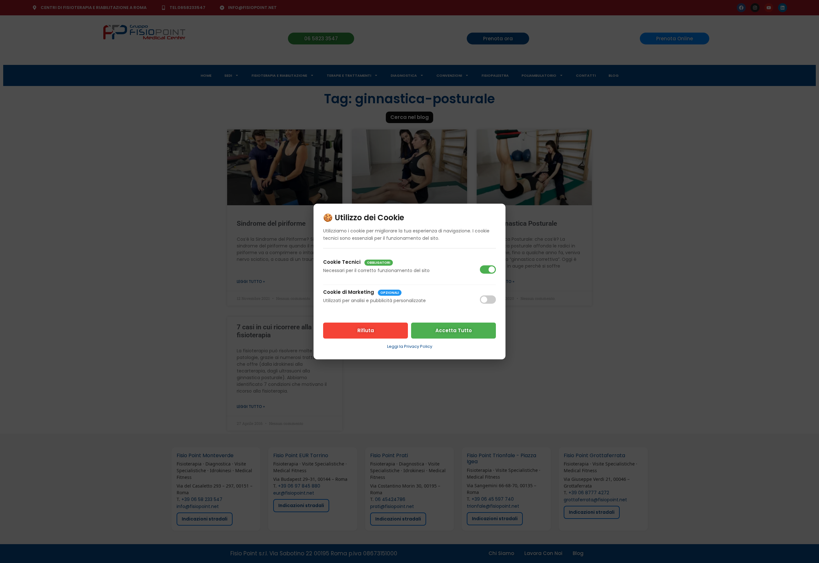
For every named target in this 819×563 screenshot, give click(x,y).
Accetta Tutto (453, 330)
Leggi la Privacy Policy (409, 346)
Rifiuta (365, 330)
